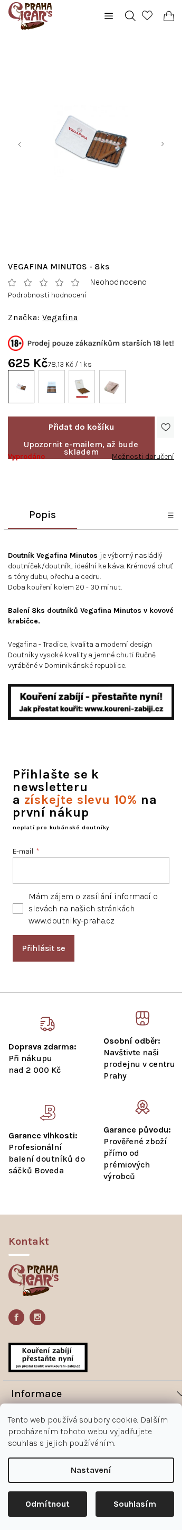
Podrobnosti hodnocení (47, 295)
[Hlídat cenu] (81, 448)
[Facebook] (16, 1317)
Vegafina (60, 317)
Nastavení (91, 1470)
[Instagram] (37, 1317)
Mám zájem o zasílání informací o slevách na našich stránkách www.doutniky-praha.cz (93, 908)
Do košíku (81, 427)
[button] (153, 1490)
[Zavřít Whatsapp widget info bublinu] (29, 1475)
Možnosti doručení (143, 456)
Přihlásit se (43, 948)
